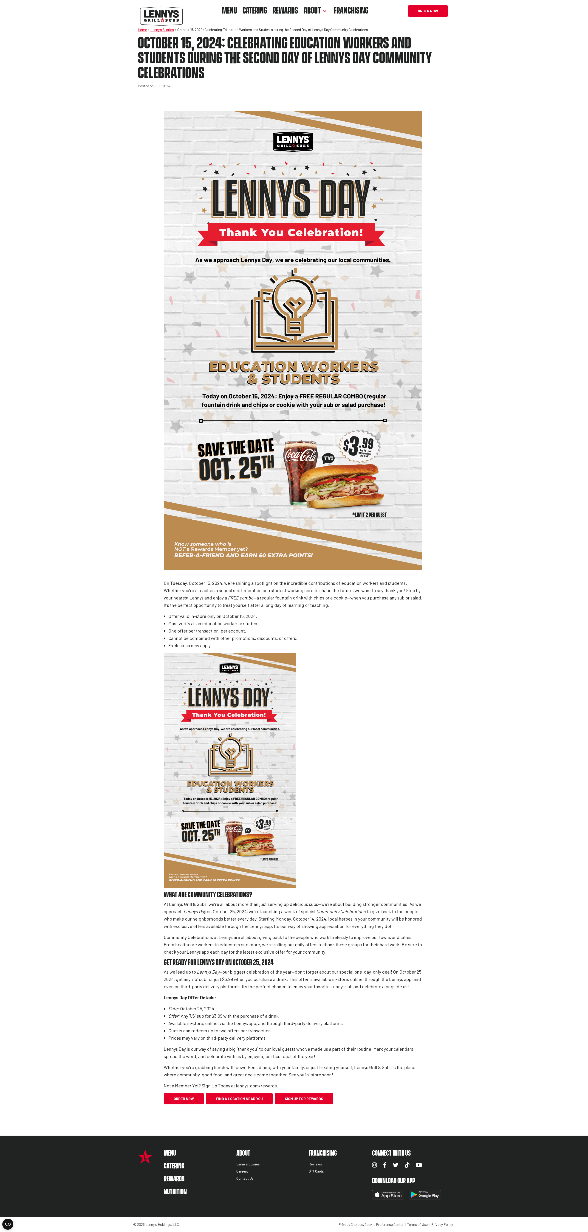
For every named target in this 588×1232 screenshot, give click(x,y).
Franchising (351, 11)
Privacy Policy (442, 1224)
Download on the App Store (388, 1194)
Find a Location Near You (239, 1098)
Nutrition (175, 1192)
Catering (255, 11)
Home (142, 29)
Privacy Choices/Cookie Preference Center (371, 1224)
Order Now (428, 11)
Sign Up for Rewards (304, 1098)
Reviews (315, 1164)
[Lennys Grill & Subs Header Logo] (161, 10)
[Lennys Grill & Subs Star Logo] (145, 1161)
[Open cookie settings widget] (7, 1224)
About (312, 11)
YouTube (419, 1165)
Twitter (395, 1165)
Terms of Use (417, 1224)
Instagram (374, 1165)
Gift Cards (316, 1171)
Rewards (285, 11)
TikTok (407, 1165)
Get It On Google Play (425, 1194)
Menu (229, 11)
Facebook (385, 1165)
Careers (242, 1171)
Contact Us (245, 1178)
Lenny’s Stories (162, 29)
